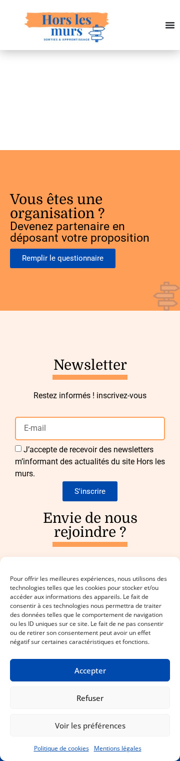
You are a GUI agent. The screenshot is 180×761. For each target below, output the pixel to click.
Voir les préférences (90, 725)
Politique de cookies (61, 748)
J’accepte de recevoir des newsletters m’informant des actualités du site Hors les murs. (90, 461)
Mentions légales (118, 748)
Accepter (90, 670)
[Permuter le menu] (170, 25)
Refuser (90, 698)
